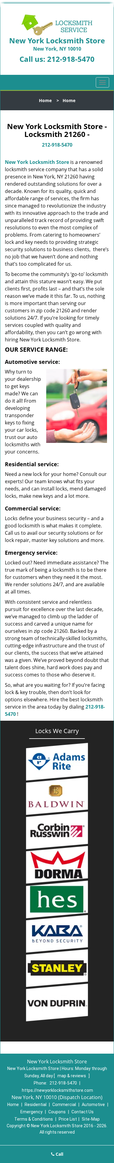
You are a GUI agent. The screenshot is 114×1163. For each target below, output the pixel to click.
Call (58, 1154)
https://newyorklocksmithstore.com (57, 1090)
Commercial (64, 1104)
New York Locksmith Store (37, 162)
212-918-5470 (71, 59)
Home (45, 100)
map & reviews (72, 1075)
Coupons (57, 1111)
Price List (68, 1119)
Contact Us (82, 1111)
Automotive (93, 1104)
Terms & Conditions (33, 1119)
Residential (36, 1104)
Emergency (31, 1111)
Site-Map (91, 1119)
